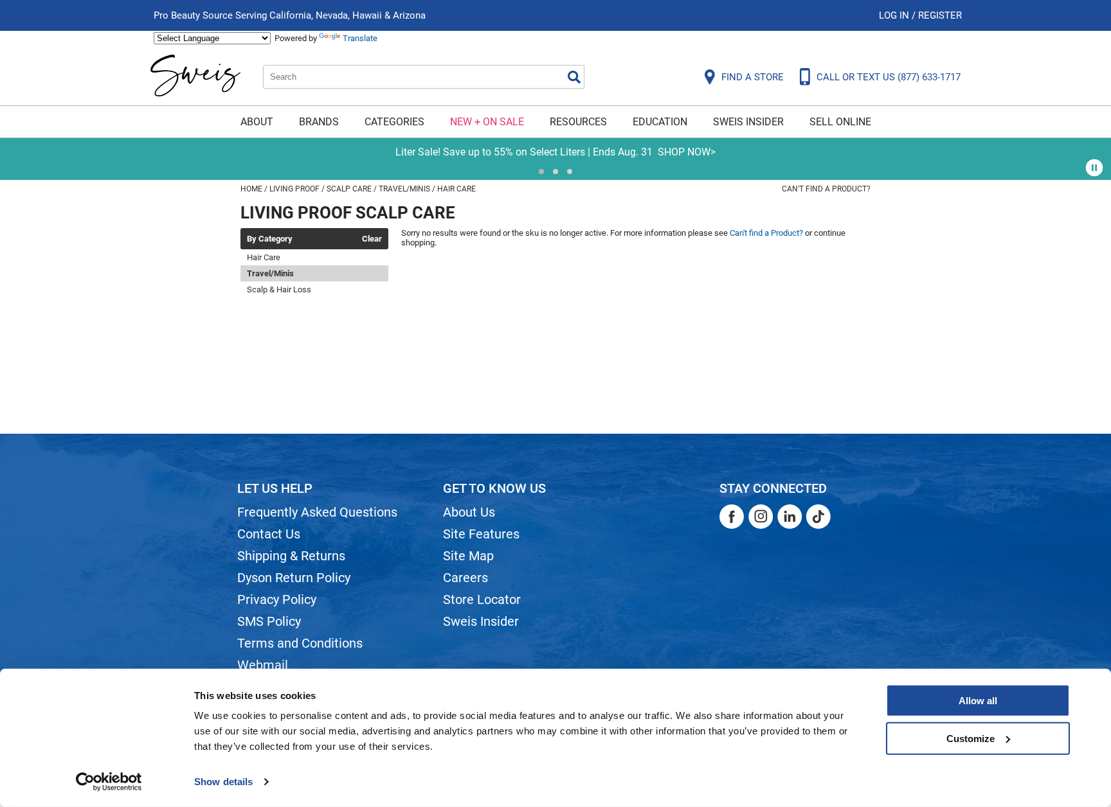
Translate (360, 38)
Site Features (481, 534)
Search (574, 77)
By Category (270, 239)
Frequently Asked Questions (317, 512)
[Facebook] (731, 516)
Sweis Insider (748, 122)
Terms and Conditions (300, 643)
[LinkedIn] (789, 516)
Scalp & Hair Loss (279, 289)
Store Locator (482, 599)
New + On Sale (487, 122)
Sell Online (840, 122)
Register (940, 15)
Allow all (978, 700)
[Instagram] (760, 516)
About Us (469, 512)
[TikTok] (818, 516)
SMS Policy (269, 621)
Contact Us (268, 534)
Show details (223, 781)
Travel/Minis (270, 273)
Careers (465, 577)
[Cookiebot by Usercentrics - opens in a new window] (109, 782)
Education (660, 122)
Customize (970, 737)
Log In (895, 15)
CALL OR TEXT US (889, 77)
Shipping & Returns (291, 555)
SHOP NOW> (253, 152)
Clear (372, 239)
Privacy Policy (276, 599)
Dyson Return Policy (293, 577)
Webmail (262, 665)
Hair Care (263, 257)
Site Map (468, 555)
